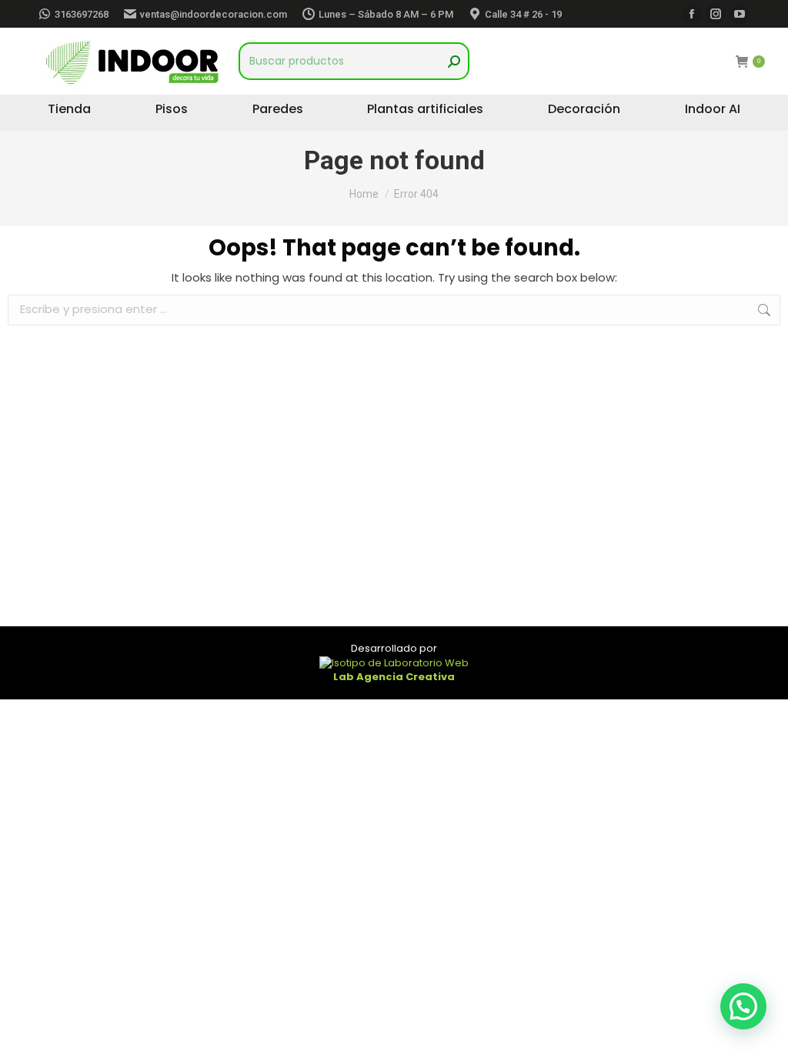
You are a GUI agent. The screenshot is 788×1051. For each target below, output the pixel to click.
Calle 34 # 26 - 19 (523, 14)
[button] (743, 1006)
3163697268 (82, 14)
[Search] (454, 61)
